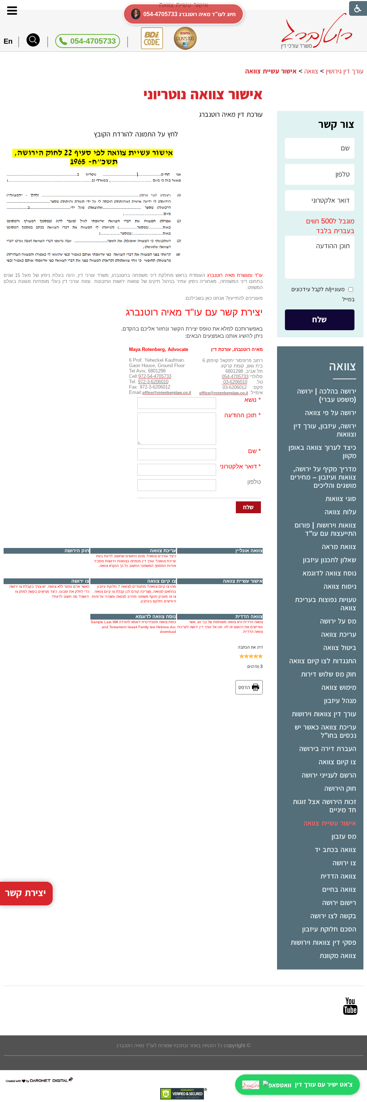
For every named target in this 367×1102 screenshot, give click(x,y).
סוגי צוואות (340, 498)
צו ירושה (344, 863)
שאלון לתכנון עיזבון (329, 560)
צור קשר (336, 124)
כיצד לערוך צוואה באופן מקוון (322, 451)
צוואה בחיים (339, 889)
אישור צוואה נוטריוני (203, 94)
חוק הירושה (340, 788)
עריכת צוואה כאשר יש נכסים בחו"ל (325, 731)
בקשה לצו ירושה (333, 916)
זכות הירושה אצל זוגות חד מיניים (324, 806)
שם (252, 451)
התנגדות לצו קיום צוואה (322, 661)
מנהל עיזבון (340, 700)
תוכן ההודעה (240, 415)
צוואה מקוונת (338, 955)
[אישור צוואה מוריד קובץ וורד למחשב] (94, 151)
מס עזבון (344, 836)
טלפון (254, 481)
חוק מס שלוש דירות (328, 674)
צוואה (342, 366)
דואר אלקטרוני (238, 466)
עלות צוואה (340, 512)
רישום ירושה (339, 902)
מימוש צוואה (338, 687)
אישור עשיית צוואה (330, 823)
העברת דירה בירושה (327, 748)
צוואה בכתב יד (335, 849)
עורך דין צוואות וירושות (324, 714)
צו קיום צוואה (337, 762)
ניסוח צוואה (340, 586)
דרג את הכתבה (250, 647)
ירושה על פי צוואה (330, 413)
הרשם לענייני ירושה (329, 775)
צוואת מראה (339, 546)
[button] (33, 40)
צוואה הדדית (338, 876)
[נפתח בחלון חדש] (350, 1006)
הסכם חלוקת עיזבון (329, 929)
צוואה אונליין (249, 550)
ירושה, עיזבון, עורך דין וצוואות (325, 430)
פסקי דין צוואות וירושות (323, 942)
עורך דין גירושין (344, 71)
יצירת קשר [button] (25, 892)
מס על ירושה (338, 621)
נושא (250, 399)
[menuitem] (320, 395)
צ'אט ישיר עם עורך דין (324, 1084)
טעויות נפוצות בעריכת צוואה (325, 604)
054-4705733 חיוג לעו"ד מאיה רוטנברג (189, 14)
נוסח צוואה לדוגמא (329, 573)
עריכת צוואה (338, 634)
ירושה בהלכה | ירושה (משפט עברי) (326, 395)
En (8, 41)
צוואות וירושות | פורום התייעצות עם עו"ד (325, 529)
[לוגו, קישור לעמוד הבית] (317, 31)
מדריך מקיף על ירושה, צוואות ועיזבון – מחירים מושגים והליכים (323, 477)
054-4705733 (93, 41)
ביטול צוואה (339, 647)
